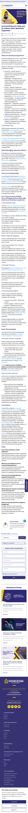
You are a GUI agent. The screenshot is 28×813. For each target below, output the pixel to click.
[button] (26, 5)
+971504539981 (15, 692)
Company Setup (7, 33)
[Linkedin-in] (8, 706)
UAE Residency (8, 744)
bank (24, 274)
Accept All (14, 802)
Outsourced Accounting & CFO (13, 752)
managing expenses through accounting (11, 409)
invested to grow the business (10, 370)
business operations (18, 96)
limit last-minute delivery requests (11, 358)
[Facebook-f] (15, 706)
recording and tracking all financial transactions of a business (13, 178)
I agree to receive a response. (10, 574)
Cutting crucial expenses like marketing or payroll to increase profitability (13, 139)
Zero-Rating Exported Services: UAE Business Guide (13, 605)
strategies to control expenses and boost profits (12, 335)
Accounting (14, 534)
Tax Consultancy (9, 771)
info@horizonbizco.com (14, 694)
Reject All (14, 810)
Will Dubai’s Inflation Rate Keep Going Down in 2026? (12, 633)
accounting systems (7, 422)
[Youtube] (19, 706)
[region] (14, 800)
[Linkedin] (25, 521)
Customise (14, 806)
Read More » (5, 614)
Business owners (6, 186)
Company (7, 730)
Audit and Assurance (10, 722)
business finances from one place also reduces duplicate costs (13, 269)
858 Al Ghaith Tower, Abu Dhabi (14, 700)
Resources (7, 760)
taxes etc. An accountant (13, 181)
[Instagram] (12, 706)
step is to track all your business (16, 206)
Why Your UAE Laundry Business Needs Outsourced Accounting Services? (12, 663)
